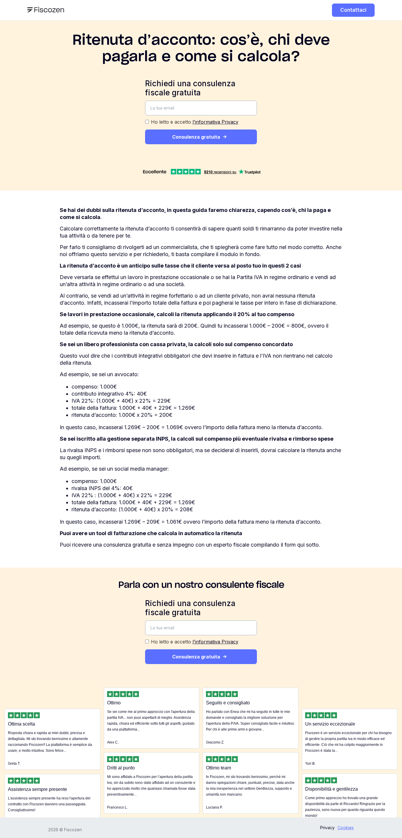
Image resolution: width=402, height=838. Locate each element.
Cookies (346, 827)
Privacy (327, 827)
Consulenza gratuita (196, 137)
